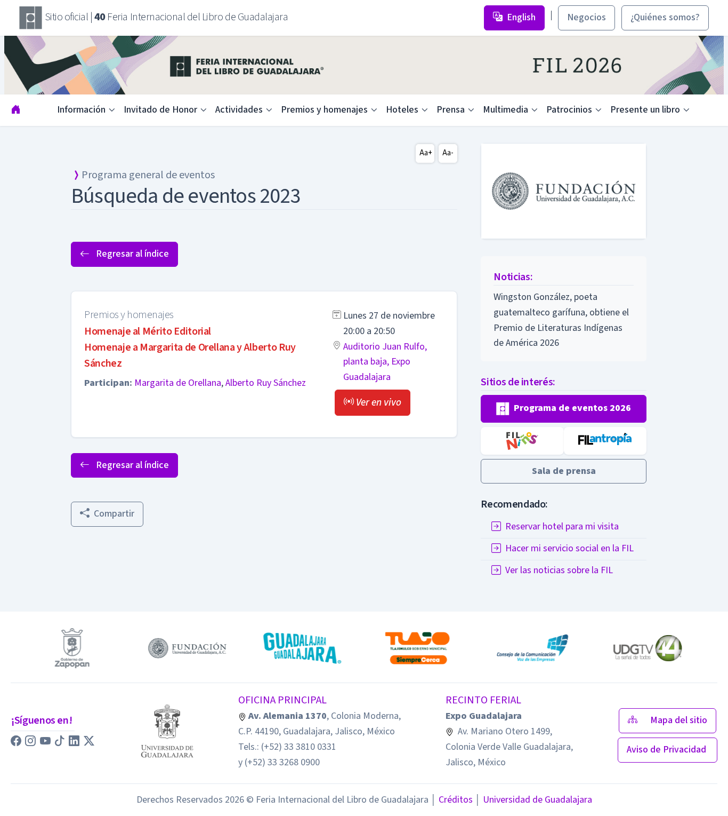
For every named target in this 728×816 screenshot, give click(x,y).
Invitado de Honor (160, 109)
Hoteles (402, 109)
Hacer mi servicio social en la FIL (569, 549)
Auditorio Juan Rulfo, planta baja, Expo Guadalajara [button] (385, 362)
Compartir (114, 513)
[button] (372, 403)
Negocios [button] (586, 17)
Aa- (448, 153)
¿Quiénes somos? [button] (665, 17)
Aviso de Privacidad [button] (667, 749)
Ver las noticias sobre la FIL (559, 570)
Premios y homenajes (324, 109)
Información (81, 109)
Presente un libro (645, 109)
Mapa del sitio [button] (678, 720)
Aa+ (425, 153)
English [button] (521, 17)
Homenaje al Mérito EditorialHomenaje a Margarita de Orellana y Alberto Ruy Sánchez (190, 347)
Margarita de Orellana (177, 383)
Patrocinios (569, 109)
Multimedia (505, 109)
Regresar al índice (131, 253)
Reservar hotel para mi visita (562, 527)
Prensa (450, 109)
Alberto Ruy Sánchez (265, 383)
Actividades (239, 109)
